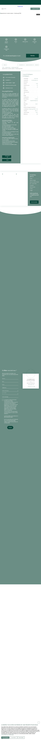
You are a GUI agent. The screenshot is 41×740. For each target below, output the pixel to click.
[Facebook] (28, 2)
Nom (3, 381)
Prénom (3, 378)
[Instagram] (30, 2)
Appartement (8, 67)
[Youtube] (32, 2)
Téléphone (4, 387)
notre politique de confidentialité (7, 734)
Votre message (5, 396)
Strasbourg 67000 (14, 67)
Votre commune (5, 390)
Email (3, 384)
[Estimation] (29, 8)
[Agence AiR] (21, 9)
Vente (3, 67)
